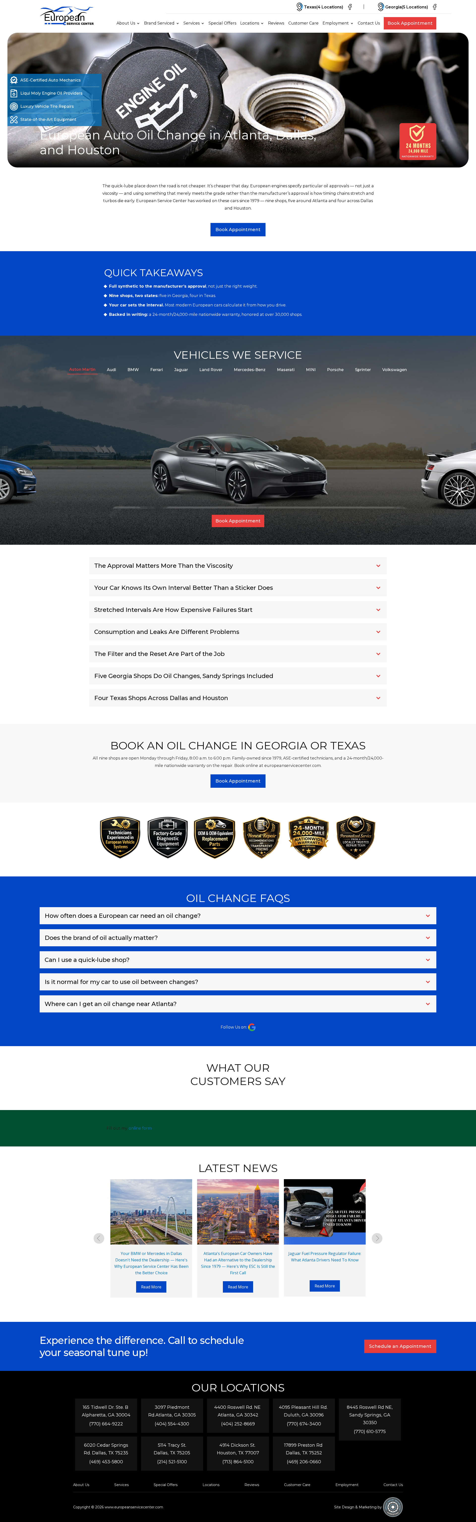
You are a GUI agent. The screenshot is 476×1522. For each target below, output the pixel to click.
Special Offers (222, 23)
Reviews (276, 23)
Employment (336, 23)
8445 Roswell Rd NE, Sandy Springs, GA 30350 (370, 1415)
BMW (133, 369)
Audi (111, 369)
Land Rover (210, 369)
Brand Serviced (159, 23)
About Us (126, 23)
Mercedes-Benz (250, 369)
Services (191, 23)
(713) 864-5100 (238, 1462)
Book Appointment (410, 23)
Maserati (286, 369)
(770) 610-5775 (370, 1431)
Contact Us (369, 23)
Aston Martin (82, 369)
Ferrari (156, 369)
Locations (249, 23)
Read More (151, 1287)
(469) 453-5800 (106, 1462)
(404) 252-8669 (238, 1424)
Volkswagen (394, 369)
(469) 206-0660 (304, 1462)
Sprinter (363, 369)
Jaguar (181, 369)
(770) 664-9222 (106, 1424)
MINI (311, 369)
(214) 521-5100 (172, 1462)
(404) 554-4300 (172, 1424)
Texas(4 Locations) (323, 7)
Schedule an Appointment (400, 1346)
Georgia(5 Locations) (406, 7)
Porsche (335, 369)
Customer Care (303, 23)
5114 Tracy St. (172, 1445)
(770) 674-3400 (304, 1424)
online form (140, 1128)
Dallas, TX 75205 (172, 1453)
